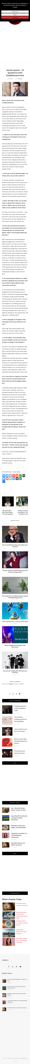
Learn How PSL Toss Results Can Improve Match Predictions (19, 817)
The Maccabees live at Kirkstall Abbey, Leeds (20, 708)
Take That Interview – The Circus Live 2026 (15, 621)
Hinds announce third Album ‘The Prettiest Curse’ (23, 512)
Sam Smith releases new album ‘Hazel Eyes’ (17, 1007)
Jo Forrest (19, 78)
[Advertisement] (15, 44)
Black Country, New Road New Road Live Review (20, 741)
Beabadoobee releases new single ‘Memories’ (21, 931)
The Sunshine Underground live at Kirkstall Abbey (20, 719)
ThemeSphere (23, 1058)
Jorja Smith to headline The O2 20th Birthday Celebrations (19, 835)
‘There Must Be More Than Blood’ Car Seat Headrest (7, 512)
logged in (11, 683)
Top (15, 1061)
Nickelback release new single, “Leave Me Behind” (21, 923)
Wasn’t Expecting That (8, 109)
